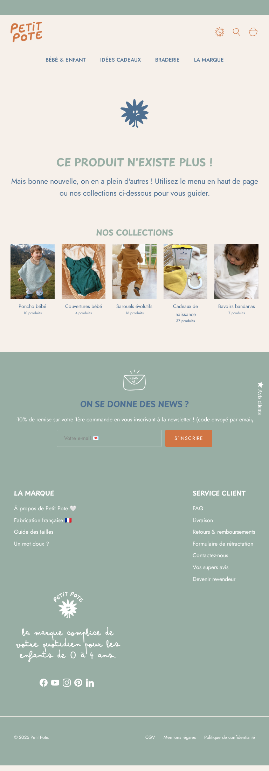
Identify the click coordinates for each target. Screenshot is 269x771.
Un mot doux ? (31, 544)
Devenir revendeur (214, 579)
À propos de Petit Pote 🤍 (45, 508)
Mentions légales (180, 737)
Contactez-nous (210, 555)
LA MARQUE (209, 60)
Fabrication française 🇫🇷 (43, 520)
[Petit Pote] (26, 32)
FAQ (198, 508)
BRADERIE (167, 60)
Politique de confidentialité (229, 737)
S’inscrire (188, 438)
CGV (150, 737)
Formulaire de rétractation (223, 544)
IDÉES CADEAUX (120, 60)
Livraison (203, 520)
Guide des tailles (33, 532)
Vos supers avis (210, 567)
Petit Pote (39, 737)
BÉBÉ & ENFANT (66, 60)
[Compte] (218, 32)
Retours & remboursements (224, 532)
